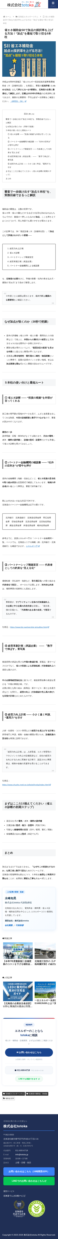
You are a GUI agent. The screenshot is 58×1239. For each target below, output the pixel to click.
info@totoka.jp (21, 1154)
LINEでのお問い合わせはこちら (28, 1181)
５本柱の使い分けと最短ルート (18, 130)
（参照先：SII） (17, 101)
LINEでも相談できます (28, 1079)
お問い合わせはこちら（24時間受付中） (29, 1171)
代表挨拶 (20, 925)
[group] (17, 955)
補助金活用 (9, 1098)
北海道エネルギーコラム (14, 1094)
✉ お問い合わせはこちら (29, 1052)
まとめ (8, 179)
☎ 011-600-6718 (29, 1070)
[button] (50, 954)
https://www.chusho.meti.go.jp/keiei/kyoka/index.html (25, 785)
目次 (26, 114)
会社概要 (9, 925)
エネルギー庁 (32, 546)
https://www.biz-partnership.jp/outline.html (28, 627)
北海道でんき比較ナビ (13, 1196)
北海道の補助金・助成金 (38, 1094)
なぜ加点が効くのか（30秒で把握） (20, 127)
